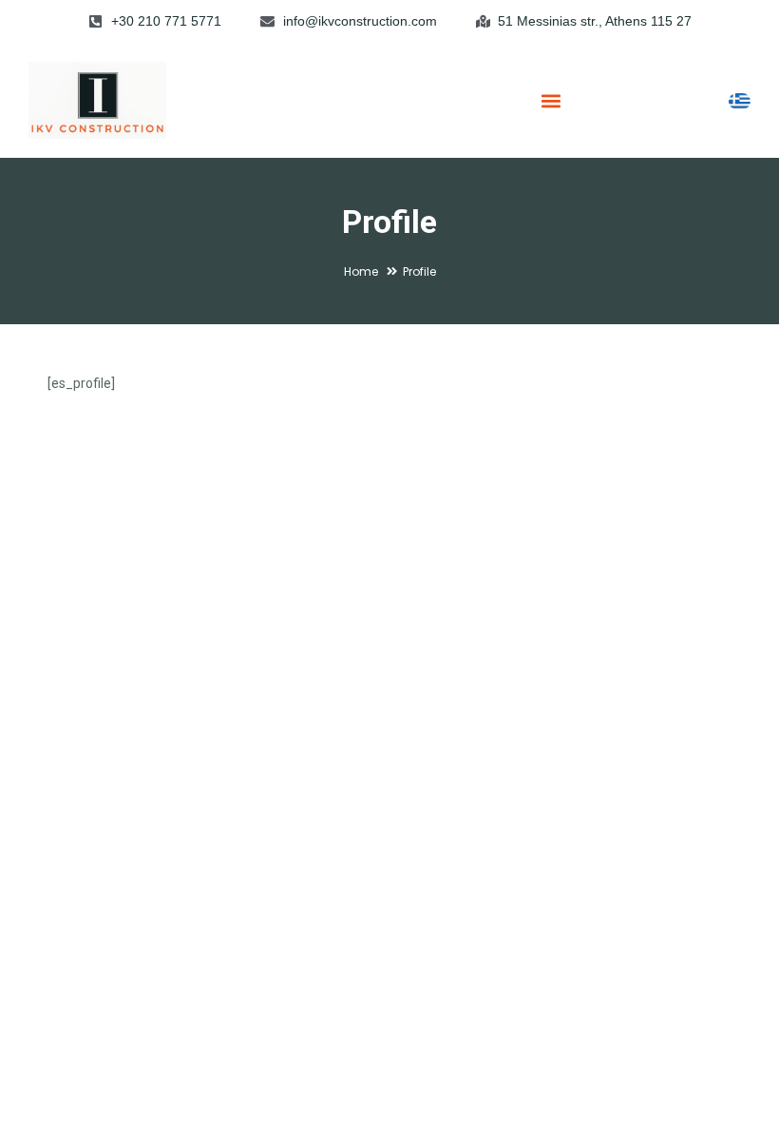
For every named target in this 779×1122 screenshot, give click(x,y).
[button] (551, 100)
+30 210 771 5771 (166, 21)
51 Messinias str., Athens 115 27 (595, 21)
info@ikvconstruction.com (360, 21)
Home (361, 271)
